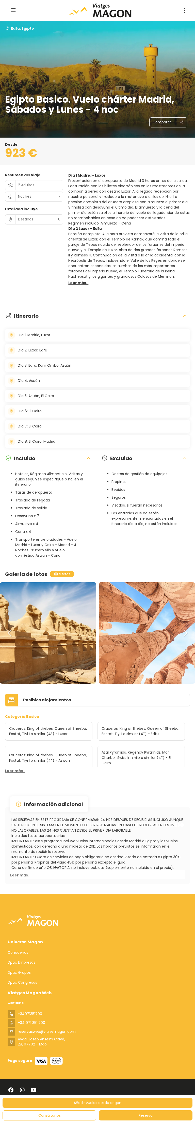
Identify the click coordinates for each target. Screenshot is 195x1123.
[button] (78, 283)
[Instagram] (22, 1090)
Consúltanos (49, 1115)
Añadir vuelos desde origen (97, 1102)
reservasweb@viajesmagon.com (47, 1031)
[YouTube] (33, 1090)
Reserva (146, 1115)
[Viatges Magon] (33, 920)
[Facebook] (11, 1090)
